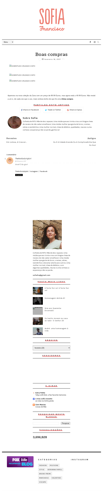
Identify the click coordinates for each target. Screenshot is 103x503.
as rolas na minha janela (44, 401)
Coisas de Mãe (40, 407)
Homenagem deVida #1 (55, 298)
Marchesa (44, 478)
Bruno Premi (45, 474)
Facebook (43, 171)
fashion (43, 465)
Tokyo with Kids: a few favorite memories (50, 395)
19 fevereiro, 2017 (21, 161)
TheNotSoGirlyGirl (23, 158)
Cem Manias (40, 405)
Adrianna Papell (55, 469)
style (41, 469)
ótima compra (67, 99)
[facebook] (90, 42)
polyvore (54, 465)
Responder (19, 175)
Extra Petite (40, 393)
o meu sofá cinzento (43, 399)
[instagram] (95, 42)
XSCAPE (42, 482)
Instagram (34, 171)
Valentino (56, 478)
